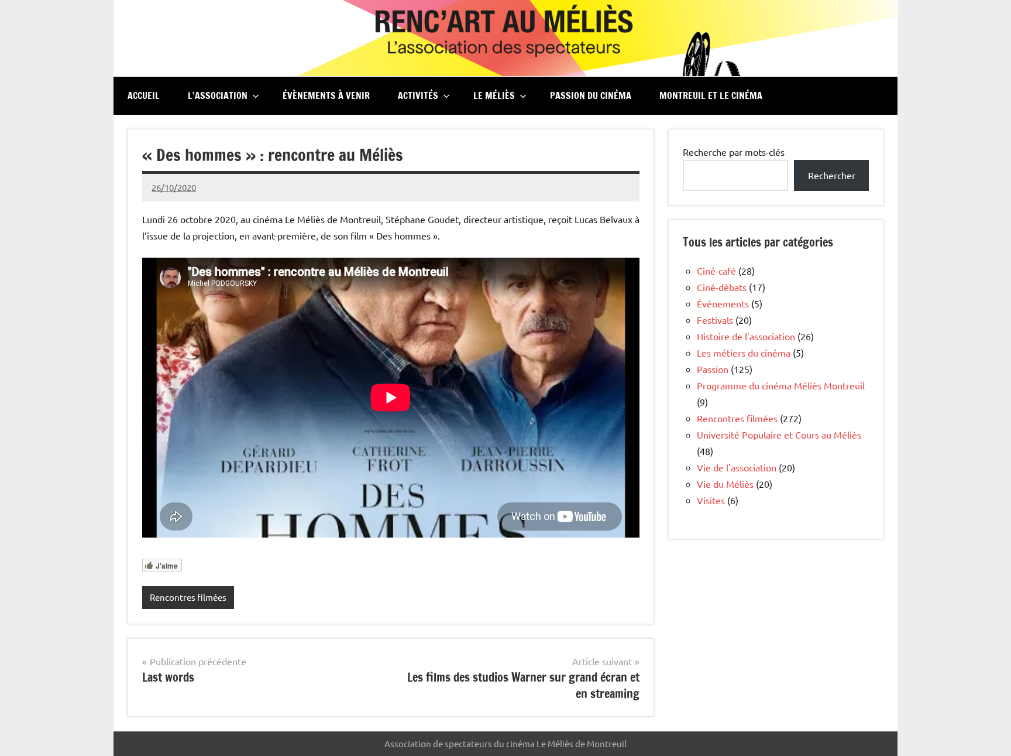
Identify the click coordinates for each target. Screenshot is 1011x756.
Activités (418, 95)
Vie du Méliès (725, 484)
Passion (712, 369)
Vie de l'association (736, 467)
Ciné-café (716, 270)
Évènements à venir (326, 95)
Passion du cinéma (590, 95)
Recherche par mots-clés (734, 152)
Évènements (723, 303)
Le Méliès (494, 95)
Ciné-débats (722, 287)
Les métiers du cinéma (743, 352)
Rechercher (831, 175)
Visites (711, 500)
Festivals (715, 320)
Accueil (144, 95)
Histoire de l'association (746, 336)
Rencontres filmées (188, 597)
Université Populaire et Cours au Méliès (779, 434)
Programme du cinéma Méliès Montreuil (781, 385)
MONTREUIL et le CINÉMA (710, 95)
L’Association (217, 95)
